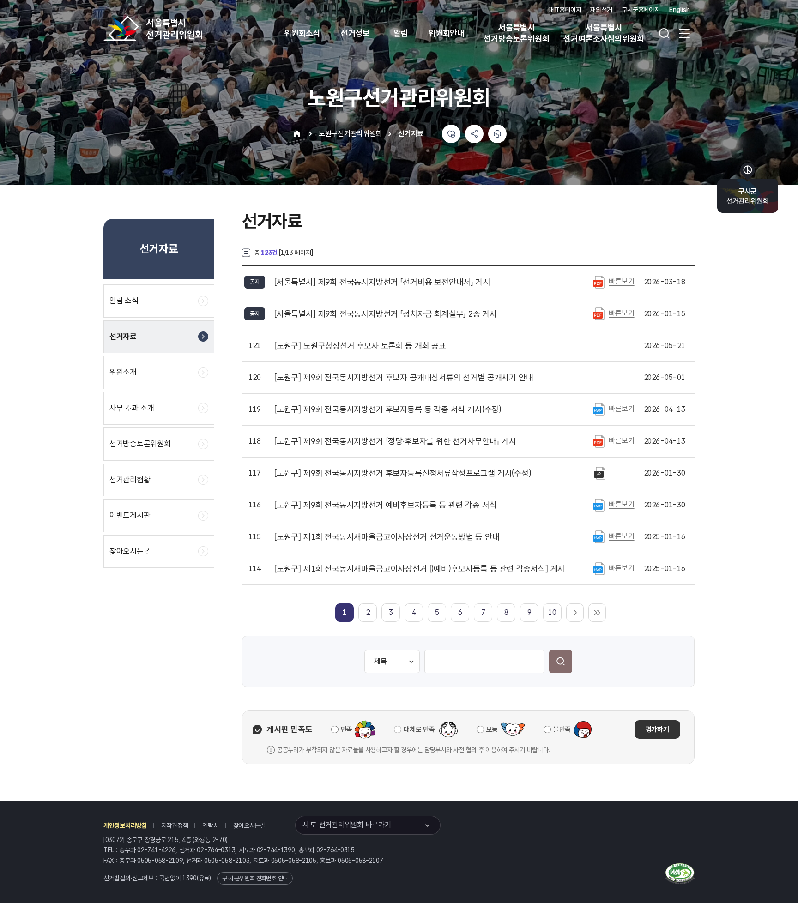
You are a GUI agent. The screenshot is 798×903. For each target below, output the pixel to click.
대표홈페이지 (564, 9)
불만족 (562, 729)
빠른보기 (621, 281)
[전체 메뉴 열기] (684, 33)
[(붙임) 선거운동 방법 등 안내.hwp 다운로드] (599, 536)
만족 (346, 729)
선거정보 (355, 33)
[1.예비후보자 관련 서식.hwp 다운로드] (599, 568)
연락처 (210, 825)
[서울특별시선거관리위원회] (181, 28)
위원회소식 (302, 33)
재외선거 (601, 9)
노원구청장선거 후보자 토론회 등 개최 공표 (360, 346)
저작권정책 (174, 825)
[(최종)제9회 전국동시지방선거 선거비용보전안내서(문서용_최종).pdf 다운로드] (599, 281)
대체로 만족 (419, 729)
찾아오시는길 (249, 825)
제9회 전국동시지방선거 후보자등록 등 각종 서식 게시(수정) (388, 409)
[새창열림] (680, 872)
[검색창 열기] (664, 33)
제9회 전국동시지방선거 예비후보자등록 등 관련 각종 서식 (385, 505)
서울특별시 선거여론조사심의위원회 (603, 33)
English (679, 9)
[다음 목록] (575, 612)
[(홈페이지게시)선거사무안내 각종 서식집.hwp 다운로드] (599, 409)
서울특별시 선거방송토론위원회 (516, 33)
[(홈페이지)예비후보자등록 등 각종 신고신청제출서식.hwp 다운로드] (599, 504)
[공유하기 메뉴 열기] (474, 134)
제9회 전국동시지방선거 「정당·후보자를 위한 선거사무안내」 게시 (395, 441)
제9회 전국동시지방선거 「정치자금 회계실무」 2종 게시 (385, 314)
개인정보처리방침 (125, 825)
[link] (345, 612)
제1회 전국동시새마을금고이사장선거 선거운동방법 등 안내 (387, 537)
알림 (400, 33)
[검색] (560, 661)
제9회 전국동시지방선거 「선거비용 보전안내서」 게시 (382, 282)
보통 (492, 729)
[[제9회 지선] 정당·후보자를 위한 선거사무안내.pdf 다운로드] (599, 441)
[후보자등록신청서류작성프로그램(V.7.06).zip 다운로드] (599, 472)
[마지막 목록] (597, 612)
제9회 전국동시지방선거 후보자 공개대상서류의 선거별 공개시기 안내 (403, 377)
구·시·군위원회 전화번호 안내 (255, 878)
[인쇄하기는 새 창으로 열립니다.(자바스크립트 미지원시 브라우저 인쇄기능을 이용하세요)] (497, 134)
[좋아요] (451, 134)
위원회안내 (446, 33)
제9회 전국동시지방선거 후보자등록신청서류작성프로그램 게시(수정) (403, 473)
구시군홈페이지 (641, 9)
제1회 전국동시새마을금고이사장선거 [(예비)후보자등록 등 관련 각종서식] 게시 (419, 569)
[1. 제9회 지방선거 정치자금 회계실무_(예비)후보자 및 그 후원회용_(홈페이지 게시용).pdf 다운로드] (599, 313)
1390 (189, 878)
